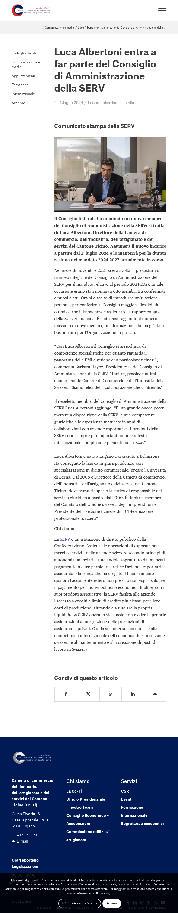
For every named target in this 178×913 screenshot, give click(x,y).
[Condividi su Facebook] (66, 694)
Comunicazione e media (113, 102)
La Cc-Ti (74, 791)
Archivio (18, 103)
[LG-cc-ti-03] (31, 10)
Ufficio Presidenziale (85, 799)
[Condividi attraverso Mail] (155, 694)
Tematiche (20, 84)
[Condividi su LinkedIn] (133, 694)
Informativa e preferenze (79, 903)
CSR (125, 791)
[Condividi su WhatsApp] (110, 694)
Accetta (111, 903)
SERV (65, 539)
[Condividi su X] (88, 694)
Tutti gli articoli (24, 53)
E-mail (22, 841)
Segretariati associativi (142, 823)
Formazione (132, 807)
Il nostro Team (79, 807)
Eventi (127, 799)
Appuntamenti (23, 75)
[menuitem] (160, 10)
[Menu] (160, 10)
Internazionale (23, 94)
